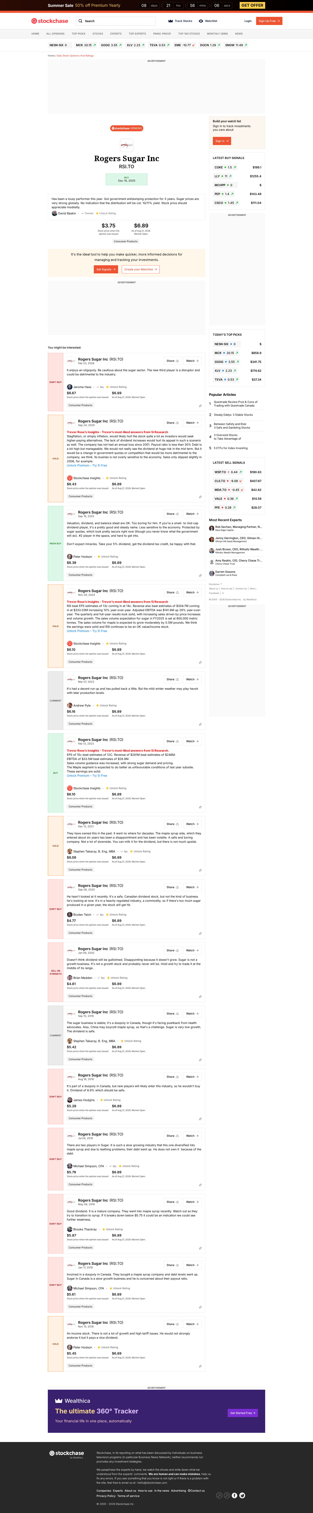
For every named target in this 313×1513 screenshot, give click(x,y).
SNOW (234, 45)
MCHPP (223, 185)
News (239, 33)
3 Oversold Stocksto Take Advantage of (227, 436)
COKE (223, 167)
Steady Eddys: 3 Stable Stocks (233, 414)
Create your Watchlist (139, 269)
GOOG (109, 45)
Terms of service (128, 1496)
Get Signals (104, 269)
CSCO (224, 203)
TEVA (157, 45)
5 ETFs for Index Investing (231, 448)
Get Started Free (241, 1413)
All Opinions (55, 33)
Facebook (214, 593)
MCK (84, 45)
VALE (224, 498)
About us (213, 588)
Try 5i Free (99, 465)
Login (248, 21)
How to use (226, 588)
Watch (190, 360)
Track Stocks (183, 21)
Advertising (178, 1490)
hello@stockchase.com (152, 1482)
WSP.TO (226, 472)
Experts (116, 33)
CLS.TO (226, 481)
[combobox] (116, 21)
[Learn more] (200, 406)
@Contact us (196, 1490)
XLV (133, 45)
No (102, 387)
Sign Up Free (267, 21)
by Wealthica (249, 599)
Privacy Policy (106, 1496)
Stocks (98, 33)
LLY (221, 176)
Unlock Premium (78, 465)
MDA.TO (227, 490)
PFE (223, 507)
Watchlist (211, 21)
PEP (222, 194)
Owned (89, 213)
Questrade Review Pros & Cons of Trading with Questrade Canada (236, 403)
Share (170, 360)
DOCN (208, 45)
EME (183, 45)
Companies (104, 1490)
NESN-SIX (58, 45)
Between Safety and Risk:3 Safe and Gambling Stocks (232, 425)
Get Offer (252, 5)
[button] (66, 213)
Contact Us (241, 588)
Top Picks (78, 33)
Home (35, 33)
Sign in (220, 141)
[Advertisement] (156, 88)
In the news (161, 1490)
